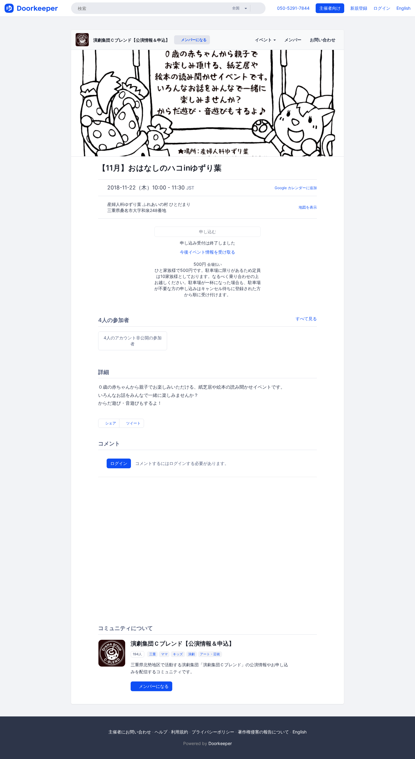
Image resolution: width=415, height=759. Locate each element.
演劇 (191, 654)
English (403, 8)
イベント (264, 39)
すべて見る (306, 318)
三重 (152, 654)
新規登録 (358, 8)
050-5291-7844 (293, 8)
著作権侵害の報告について (263, 731)
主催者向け (330, 8)
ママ (164, 654)
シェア (110, 423)
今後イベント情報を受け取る (207, 252)
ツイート (133, 423)
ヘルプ (161, 731)
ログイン (381, 8)
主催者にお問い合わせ (129, 731)
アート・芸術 (210, 654)
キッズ (178, 654)
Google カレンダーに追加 (296, 187)
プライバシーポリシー (213, 731)
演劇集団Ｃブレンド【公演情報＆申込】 (131, 40)
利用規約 (179, 731)
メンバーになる (193, 39)
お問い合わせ (322, 39)
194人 (137, 654)
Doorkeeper (220, 743)
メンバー (292, 39)
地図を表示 (308, 207)
